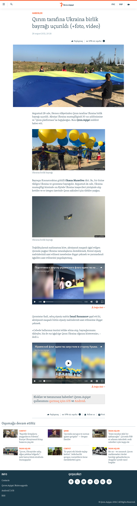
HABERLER (37, 13)
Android (80, 401)
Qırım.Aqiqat (43, 271)
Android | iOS (8, 491)
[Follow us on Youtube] (83, 481)
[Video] (129, 4)
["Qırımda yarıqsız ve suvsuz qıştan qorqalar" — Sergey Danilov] (55, 433)
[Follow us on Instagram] (96, 481)
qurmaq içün (57, 401)
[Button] (77, 41)
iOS (68, 401)
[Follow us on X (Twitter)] (77, 481)
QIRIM (66, 431)
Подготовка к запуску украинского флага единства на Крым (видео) (73, 267)
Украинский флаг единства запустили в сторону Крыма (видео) (70, 347)
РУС (113, 4)
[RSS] (102, 481)
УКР (121, 4)
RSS (3, 496)
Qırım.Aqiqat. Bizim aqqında (15, 486)
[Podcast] (109, 481)
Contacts (5, 480)
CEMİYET (22, 431)
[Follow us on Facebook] (71, 481)
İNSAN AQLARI (114, 431)
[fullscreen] (102, 301)
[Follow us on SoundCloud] (90, 481)
